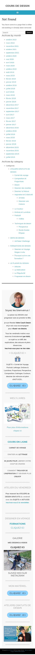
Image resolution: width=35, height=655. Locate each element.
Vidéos (21, 219)
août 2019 (10, 72)
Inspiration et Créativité (23, 194)
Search (29, 32)
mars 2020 (10, 66)
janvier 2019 (11, 82)
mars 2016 (10, 137)
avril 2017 (10, 115)
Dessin (17, 185)
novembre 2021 (12, 46)
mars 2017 (10, 118)
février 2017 (11, 121)
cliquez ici (17, 527)
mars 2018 (10, 95)
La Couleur (18, 209)
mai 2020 (10, 59)
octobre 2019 (11, 69)
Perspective (23, 227)
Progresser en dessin (22, 276)
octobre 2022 (11, 40)
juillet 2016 (10, 134)
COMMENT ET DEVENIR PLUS (17, 473)
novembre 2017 (12, 108)
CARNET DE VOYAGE (17, 448)
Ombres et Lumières (22, 212)
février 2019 (11, 79)
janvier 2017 (11, 124)
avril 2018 (10, 92)
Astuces (17, 266)
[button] (17, 12)
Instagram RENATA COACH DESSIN (17, 651)
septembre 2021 (12, 53)
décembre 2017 (12, 105)
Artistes (22, 198)
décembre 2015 (12, 147)
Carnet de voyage (21, 175)
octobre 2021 (11, 49)
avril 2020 (10, 62)
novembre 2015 (12, 151)
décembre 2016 (12, 128)
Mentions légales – (29, 650)
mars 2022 (10, 43)
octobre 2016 (11, 131)
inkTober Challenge (22, 241)
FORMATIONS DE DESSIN (20, 246)
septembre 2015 (12, 154)
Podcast (17, 215)
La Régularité (19, 273)
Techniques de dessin (22, 223)
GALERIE (17, 538)
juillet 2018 (10, 88)
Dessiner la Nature (21, 191)
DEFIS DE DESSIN (17, 238)
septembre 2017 (12, 111)
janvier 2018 (11, 102)
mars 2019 (10, 75)
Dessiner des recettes (22, 188)
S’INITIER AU (17, 454)
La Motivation (19, 270)
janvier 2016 (11, 144)
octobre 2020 (11, 56)
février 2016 (11, 141)
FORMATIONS (17, 523)
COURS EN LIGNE (17, 442)
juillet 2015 (10, 157)
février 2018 (11, 98)
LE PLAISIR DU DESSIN (19, 263)
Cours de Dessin (18, 5)
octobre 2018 (11, 85)
